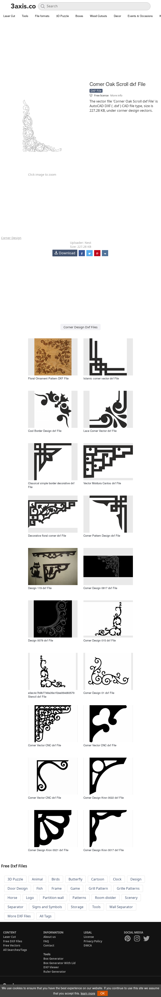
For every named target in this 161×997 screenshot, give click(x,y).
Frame (57, 888)
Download (67, 253)
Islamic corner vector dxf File (101, 378)
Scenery (131, 897)
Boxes (79, 16)
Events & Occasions (140, 16)
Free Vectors (11, 945)
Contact (48, 945)
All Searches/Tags (15, 950)
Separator (15, 907)
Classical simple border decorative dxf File (51, 485)
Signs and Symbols (47, 907)
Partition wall (53, 897)
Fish (39, 888)
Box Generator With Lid (59, 963)
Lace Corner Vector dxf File (100, 431)
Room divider (105, 897)
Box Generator (53, 959)
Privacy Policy (93, 941)
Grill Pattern (98, 888)
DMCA (88, 945)
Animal (37, 879)
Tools (25, 16)
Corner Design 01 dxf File (98, 693)
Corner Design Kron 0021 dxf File (48, 850)
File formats (42, 16)
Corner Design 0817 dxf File (100, 588)
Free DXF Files (12, 941)
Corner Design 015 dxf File (99, 640)
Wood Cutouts (98, 16)
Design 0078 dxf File (40, 640)
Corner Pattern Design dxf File (101, 535)
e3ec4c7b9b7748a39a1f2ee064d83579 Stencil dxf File (51, 694)
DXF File (96, 91)
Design (136, 879)
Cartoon (97, 879)
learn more (88, 993)
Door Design (18, 888)
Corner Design (11, 238)
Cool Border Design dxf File (44, 431)
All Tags (46, 916)
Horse (12, 897)
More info (116, 95)
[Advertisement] (80, 50)
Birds (56, 879)
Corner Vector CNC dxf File (44, 745)
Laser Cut (9, 16)
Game (75, 888)
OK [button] (102, 993)
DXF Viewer (51, 967)
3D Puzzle (62, 16)
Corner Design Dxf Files (80, 327)
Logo (30, 897)
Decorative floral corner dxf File (47, 535)
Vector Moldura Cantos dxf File (102, 483)
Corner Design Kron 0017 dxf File (103, 850)
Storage (77, 907)
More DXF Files (19, 916)
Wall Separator (121, 907)
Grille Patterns (128, 888)
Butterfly (75, 879)
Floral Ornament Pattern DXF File (48, 378)
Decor (117, 16)
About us (49, 937)
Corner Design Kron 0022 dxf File (103, 798)
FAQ (46, 941)
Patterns (79, 897)
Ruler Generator (54, 972)
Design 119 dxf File (40, 588)
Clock (117, 879)
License (89, 937)
